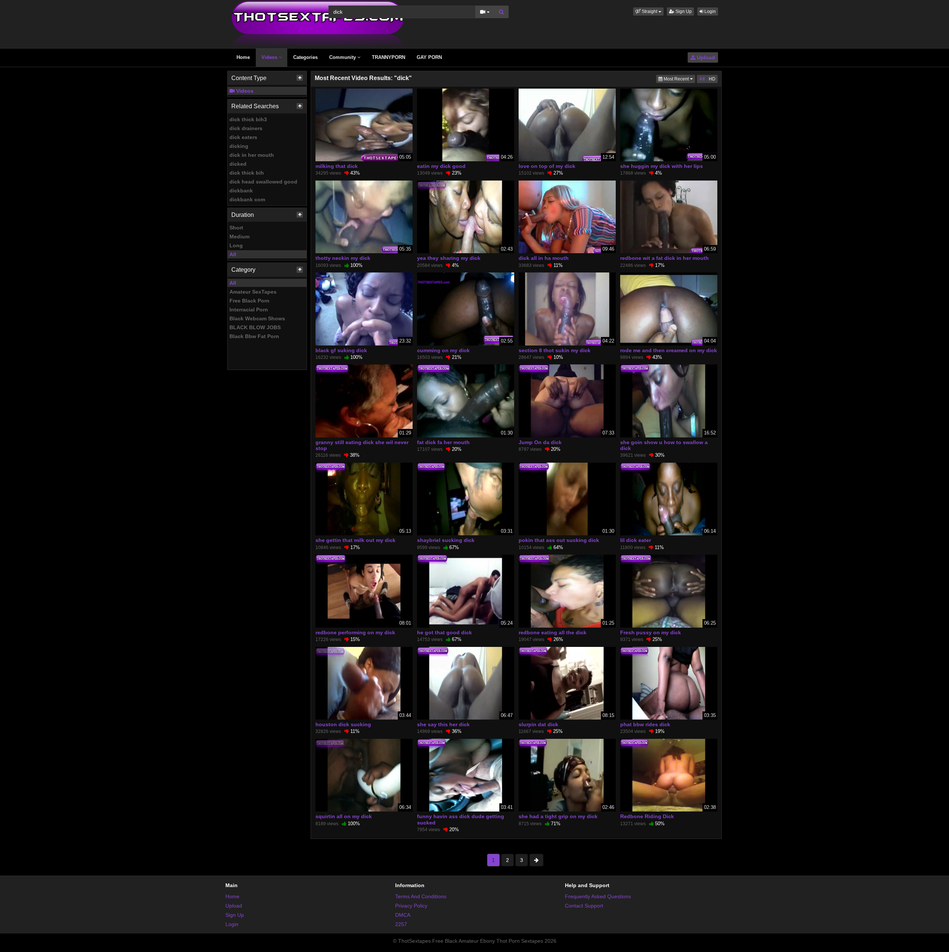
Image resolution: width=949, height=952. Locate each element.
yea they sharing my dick (448, 258)
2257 (401, 924)
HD (712, 79)
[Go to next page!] (536, 860)
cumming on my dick (443, 350)
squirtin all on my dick (343, 816)
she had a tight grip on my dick (558, 816)
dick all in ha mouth (544, 258)
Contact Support (584, 906)
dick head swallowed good (263, 182)
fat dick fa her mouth (443, 442)
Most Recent (678, 79)
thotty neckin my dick (342, 258)
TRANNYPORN (388, 57)
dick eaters (243, 137)
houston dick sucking (343, 724)
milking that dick (336, 166)
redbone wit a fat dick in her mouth (664, 258)
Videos (270, 57)
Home (243, 57)
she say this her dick (443, 724)
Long (236, 245)
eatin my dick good (441, 166)
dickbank (241, 191)
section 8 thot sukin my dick (555, 350)
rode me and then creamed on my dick (668, 350)
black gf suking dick (341, 350)
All (232, 254)
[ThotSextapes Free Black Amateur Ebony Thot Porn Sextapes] (318, 24)
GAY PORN (429, 57)
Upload (705, 57)
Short (236, 228)
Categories (305, 57)
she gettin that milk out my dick (355, 540)
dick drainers (245, 128)
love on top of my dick (547, 166)
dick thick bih (246, 173)
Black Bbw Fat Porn (254, 336)
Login (709, 11)
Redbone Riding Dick (647, 816)
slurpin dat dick (538, 724)
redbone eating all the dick (552, 632)
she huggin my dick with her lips (661, 166)
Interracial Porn (248, 310)
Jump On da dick (540, 442)
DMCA (402, 915)
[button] (648, 11)
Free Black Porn (249, 301)
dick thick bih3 (248, 119)
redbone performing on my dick (355, 632)
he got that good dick (444, 632)
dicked (238, 164)
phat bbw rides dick (645, 724)
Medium (239, 236)
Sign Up (683, 11)
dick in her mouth (251, 155)
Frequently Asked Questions (598, 896)
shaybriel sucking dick (445, 540)
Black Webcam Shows (257, 318)
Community (343, 57)
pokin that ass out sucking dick (559, 540)
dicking (238, 146)
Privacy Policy (411, 906)
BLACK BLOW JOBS (255, 327)
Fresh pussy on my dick (650, 632)
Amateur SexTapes (253, 292)
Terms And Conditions (420, 896)
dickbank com (247, 199)
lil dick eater (635, 540)
